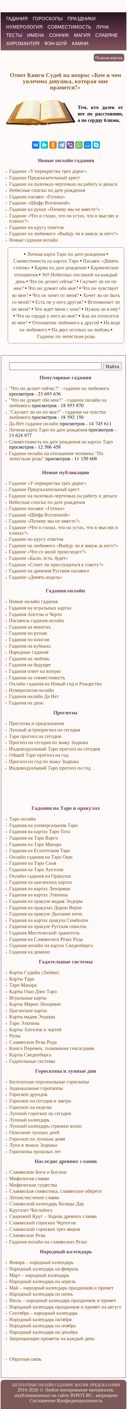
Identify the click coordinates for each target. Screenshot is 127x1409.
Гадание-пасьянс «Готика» (37, 508)
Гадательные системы (32, 1061)
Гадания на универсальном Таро (43, 825)
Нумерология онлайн (31, 690)
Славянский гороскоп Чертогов (42, 1222)
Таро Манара (23, 985)
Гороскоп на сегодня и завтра (40, 1100)
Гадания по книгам (29, 639)
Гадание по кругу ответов (36, 539)
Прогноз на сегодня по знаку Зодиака (48, 742)
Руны (15, 1035)
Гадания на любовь (29, 658)
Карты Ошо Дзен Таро (33, 991)
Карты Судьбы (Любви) (34, 972)
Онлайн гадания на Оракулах (40, 875)
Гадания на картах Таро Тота (39, 831)
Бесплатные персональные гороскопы (49, 1081)
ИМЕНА (35, 35)
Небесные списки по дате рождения (47, 502)
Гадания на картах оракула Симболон (48, 920)
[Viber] (70, 145)
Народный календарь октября (40, 1319)
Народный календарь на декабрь (43, 1332)
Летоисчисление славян (34, 1197)
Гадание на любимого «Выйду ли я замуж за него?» (63, 545)
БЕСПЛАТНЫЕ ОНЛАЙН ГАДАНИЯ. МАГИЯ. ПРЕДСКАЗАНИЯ (66, 1384)
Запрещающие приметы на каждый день (51, 1338)
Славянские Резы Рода (33, 1042)
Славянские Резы (27, 1235)
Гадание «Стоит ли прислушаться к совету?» (56, 564)
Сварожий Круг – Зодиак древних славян (53, 1216)
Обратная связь (25, 1359)
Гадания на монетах (30, 626)
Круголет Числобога (30, 1210)
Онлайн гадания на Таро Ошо (40, 856)
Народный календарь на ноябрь (42, 1325)
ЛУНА (102, 26)
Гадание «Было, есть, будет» (38, 558)
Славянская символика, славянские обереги (55, 1191)
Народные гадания (28, 652)
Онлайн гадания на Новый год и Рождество (55, 683)
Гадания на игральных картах (40, 607)
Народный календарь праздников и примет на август (65, 1306)
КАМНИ (80, 43)
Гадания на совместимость (37, 677)
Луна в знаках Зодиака (33, 1145)
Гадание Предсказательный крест (44, 489)
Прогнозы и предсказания (36, 723)
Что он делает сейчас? (52, 281)
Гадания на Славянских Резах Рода (46, 939)
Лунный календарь (29, 1119)
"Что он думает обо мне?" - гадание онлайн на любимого (58, 402)
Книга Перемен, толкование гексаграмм (51, 1048)
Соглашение (42, 1400)
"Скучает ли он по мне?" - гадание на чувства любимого (57, 414)
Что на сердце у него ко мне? (46, 315)
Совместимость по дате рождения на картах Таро (61, 441)
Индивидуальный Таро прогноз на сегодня (54, 748)
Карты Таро (21, 978)
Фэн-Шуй (55, 43)
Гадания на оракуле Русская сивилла (47, 926)
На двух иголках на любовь (80, 329)
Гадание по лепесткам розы (66, 336)
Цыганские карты (28, 1010)
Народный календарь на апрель (42, 1281)
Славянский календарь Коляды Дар (46, 1203)
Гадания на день (26, 702)
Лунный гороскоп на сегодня (40, 1113)
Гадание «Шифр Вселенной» (39, 514)
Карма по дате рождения (60, 267)
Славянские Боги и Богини (38, 1172)
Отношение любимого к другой (65, 322)
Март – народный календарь (39, 1275)
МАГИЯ (82, 35)
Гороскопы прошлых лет (35, 1151)
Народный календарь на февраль (43, 1268)
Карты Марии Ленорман (35, 1004)
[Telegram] (61, 145)
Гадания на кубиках (30, 645)
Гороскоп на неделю (30, 1107)
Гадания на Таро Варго (33, 837)
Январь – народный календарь (41, 1262)
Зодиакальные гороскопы (36, 1088)
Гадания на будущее (30, 664)
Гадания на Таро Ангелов (36, 869)
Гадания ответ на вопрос (35, 671)
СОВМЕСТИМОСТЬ (69, 26)
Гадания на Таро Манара (35, 844)
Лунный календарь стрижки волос (45, 1125)
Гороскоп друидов (28, 1094)
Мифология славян (29, 1178)
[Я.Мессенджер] (44, 145)
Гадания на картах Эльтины (38, 894)
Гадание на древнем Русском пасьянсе (49, 570)
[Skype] (96, 145)
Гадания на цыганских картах (40, 882)
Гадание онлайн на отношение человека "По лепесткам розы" (56, 456)
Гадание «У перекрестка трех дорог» (47, 483)
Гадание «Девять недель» (35, 577)
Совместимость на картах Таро (46, 260)
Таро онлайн (22, 818)
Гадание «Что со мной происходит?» (47, 551)
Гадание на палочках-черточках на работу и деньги (63, 495)
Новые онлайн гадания (33, 601)
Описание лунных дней (34, 1132)
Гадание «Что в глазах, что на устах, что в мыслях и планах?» (63, 530)
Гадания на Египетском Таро (39, 850)
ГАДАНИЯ (17, 18)
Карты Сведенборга (30, 1054)
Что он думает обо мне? (53, 288)
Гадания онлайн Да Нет (34, 696)
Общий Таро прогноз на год (38, 754)
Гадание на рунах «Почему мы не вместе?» (54, 209)
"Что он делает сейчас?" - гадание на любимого (59, 388)
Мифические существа (33, 1184)
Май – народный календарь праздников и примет (61, 1287)
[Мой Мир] (87, 145)
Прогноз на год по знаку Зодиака (44, 761)
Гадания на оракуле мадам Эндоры (46, 901)
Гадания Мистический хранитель (44, 932)
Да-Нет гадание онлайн (34, 423)
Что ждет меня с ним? (57, 309)
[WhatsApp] (79, 145)
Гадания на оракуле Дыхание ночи (45, 913)
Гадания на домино (29, 951)
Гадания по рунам (28, 633)
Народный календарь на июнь (41, 1293)
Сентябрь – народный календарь (43, 1312)
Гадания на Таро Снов (32, 863)
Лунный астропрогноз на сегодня (44, 729)
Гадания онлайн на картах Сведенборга (51, 945)
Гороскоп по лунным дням (37, 1138)
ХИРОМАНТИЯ (22, 43)
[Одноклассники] (53, 145)
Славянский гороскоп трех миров (44, 1229)
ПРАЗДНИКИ (82, 18)
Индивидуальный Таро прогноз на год (50, 767)
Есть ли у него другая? (59, 302)
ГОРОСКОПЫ (48, 18)
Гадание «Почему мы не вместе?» (44, 520)
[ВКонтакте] (35, 145)
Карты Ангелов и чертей (35, 1029)
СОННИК (59, 35)
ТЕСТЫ (14, 35)
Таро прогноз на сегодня (35, 736)
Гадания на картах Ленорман (39, 888)
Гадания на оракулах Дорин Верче (45, 907)
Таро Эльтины (24, 1023)
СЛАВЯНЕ (106, 35)
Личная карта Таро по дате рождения (48, 429)
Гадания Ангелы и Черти (35, 614)
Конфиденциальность (79, 1400)
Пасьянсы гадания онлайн (36, 620)
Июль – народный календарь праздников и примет (62, 1300)
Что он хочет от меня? (55, 295)
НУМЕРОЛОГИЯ (24, 26)
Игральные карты (28, 997)
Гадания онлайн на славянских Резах (48, 1241)
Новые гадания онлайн (33, 239)
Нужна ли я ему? (102, 309)
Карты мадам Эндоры (32, 1016)
